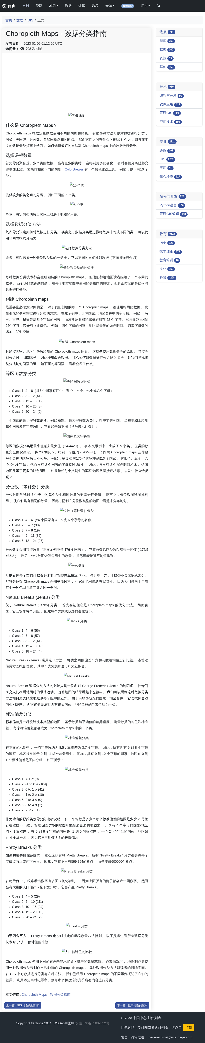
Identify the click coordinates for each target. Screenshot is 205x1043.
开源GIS (169, 113)
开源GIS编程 (173, 214)
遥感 (166, 150)
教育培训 (169, 260)
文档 (25, 5)
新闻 (166, 41)
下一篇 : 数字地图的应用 (132, 1005)
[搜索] (158, 6)
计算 (81, 5)
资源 (39, 5)
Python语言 (172, 205)
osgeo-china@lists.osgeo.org (170, 1037)
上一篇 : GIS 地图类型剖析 (22, 1005)
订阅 (188, 1027)
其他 (166, 67)
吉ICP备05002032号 (94, 1023)
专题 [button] (109, 5)
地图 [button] (52, 5)
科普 (167, 277)
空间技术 (170, 122)
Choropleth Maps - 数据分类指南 (45, 995)
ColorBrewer (74, 169)
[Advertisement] (77, 84)
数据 (68, 5)
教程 (95, 5)
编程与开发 (171, 96)
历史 (166, 243)
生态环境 (170, 176)
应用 (166, 168)
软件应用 (170, 104)
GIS (30, 20)
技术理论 (170, 251)
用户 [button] (144, 5)
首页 (11, 6)
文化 (166, 269)
